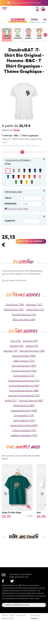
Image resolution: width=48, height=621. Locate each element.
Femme (34, 19)
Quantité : (10, 221)
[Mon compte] (37, 8)
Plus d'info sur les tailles (17, 209)
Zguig (16, 130)
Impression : (11, 204)
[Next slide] (45, 35)
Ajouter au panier (30, 241)
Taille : (8, 198)
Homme (18, 20)
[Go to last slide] (6, 494)
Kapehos (35, 618)
